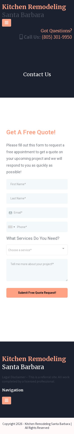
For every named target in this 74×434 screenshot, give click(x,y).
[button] (6, 23)
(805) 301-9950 (57, 36)
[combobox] (11, 227)
